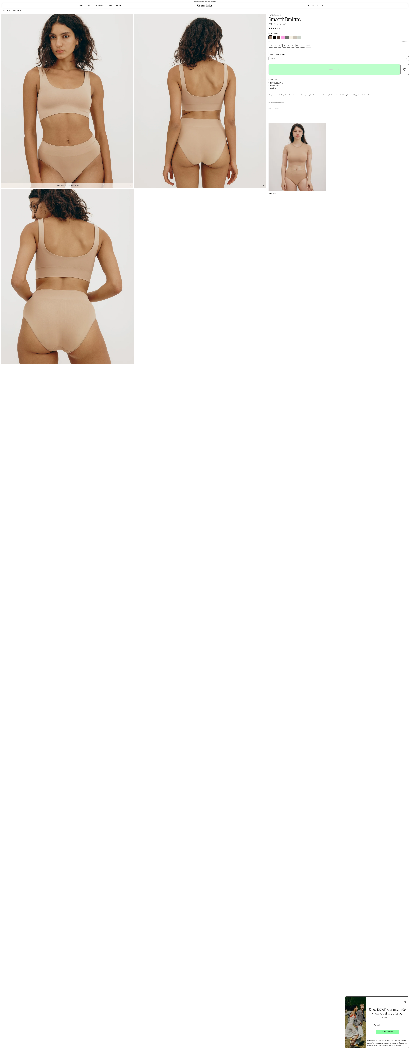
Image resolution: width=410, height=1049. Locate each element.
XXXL (302, 46)
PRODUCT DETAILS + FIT (276, 102)
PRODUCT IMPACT (274, 114)
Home (3, 10)
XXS (270, 46)
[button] (318, 5)
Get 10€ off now (387, 1032)
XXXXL (308, 46)
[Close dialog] (406, 998)
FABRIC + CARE (274, 108)
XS (275, 46)
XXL (297, 46)
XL (293, 46)
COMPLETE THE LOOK (276, 120)
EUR (309, 5)
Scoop (8, 10)
